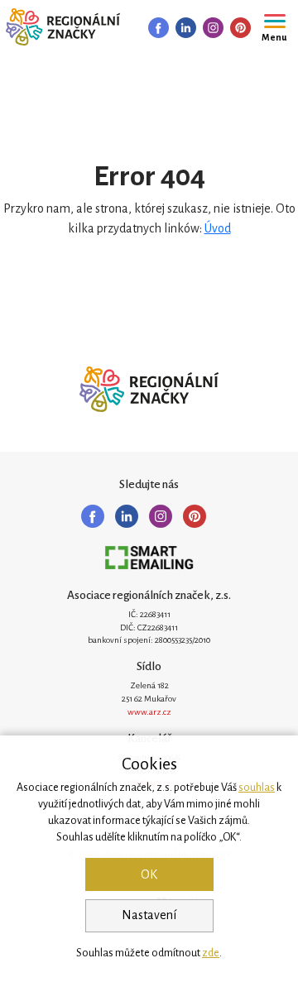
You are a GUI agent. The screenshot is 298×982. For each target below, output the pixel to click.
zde (210, 953)
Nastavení (149, 915)
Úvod (217, 228)
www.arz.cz (149, 711)
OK (149, 874)
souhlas (256, 787)
